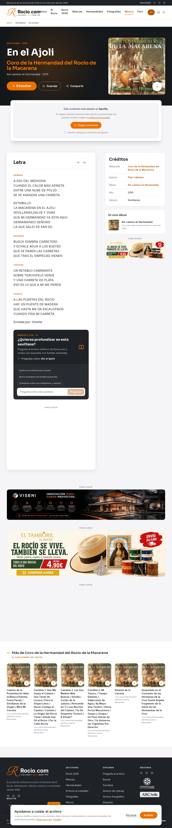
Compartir (77, 86)
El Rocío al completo (77, 790)
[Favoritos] (158, 12)
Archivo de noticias (113, 790)
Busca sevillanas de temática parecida (38, 377)
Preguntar (76, 391)
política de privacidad (99, 117)
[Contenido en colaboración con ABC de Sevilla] (149, 794)
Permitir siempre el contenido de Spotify (88, 132)
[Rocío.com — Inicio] (23, 12)
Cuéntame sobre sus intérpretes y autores (40, 383)
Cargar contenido (86, 126)
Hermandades (94, 11)
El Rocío (54, 11)
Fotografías (114, 11)
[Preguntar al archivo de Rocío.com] (151, 12)
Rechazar (131, 815)
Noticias (77, 11)
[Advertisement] (51, 433)
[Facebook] (154, 3)
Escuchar (23, 86)
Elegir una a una (44, 819)
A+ (84, 162)
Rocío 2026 (64, 11)
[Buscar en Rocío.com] (163, 12)
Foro (140, 11)
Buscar (107, 779)
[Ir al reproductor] (157, 86)
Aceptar (148, 815)
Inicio (43, 11)
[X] (159, 3)
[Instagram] (164, 3)
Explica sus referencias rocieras (35, 370)
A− (78, 162)
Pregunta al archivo (113, 773)
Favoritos (108, 785)
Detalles (57, 819)
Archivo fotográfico (113, 796)
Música (129, 11)
